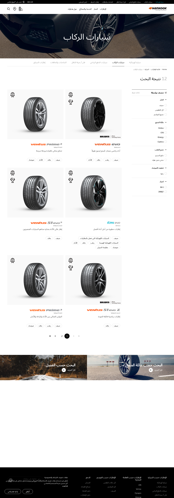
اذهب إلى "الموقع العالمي (14, 2)
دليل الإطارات (85, 495)
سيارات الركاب (148, 2)
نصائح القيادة (85, 486)
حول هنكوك (72, 9)
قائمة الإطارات (155, 69)
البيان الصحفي (83, 2)
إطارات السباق (95, 2)
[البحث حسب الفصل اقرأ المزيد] (43, 356)
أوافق (28, 491)
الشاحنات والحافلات (107, 2)
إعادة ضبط (135, 93)
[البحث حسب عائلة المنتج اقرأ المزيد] (130, 356)
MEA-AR (30, 2)
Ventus (138, 489)
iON (139, 485)
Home (164, 69)
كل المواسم (112, 486)
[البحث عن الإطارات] (8, 9)
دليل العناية (86, 490)
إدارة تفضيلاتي (13, 491)
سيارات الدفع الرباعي (135, 2)
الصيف (113, 490)
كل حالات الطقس (109, 482)
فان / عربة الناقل (121, 2)
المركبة (147, 69)
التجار (96, 9)
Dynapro (138, 493)
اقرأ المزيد (65, 486)
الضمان (87, 482)
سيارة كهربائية (160, 2)
